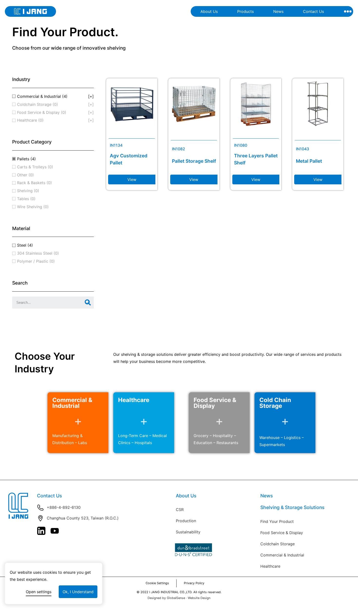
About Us (209, 11)
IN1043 (302, 148)
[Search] (88, 302)
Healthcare (270, 566)
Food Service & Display (281, 532)
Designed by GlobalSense (166, 598)
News (278, 11)
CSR (180, 509)
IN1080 (240, 145)
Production (186, 520)
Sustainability (188, 531)
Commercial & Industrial (282, 555)
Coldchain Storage (277, 543)
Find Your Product (277, 521)
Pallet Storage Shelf (194, 161)
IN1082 (178, 148)
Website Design (199, 598)
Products (245, 11)
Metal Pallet (309, 161)
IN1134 (116, 145)
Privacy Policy (194, 583)
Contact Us (313, 11)
